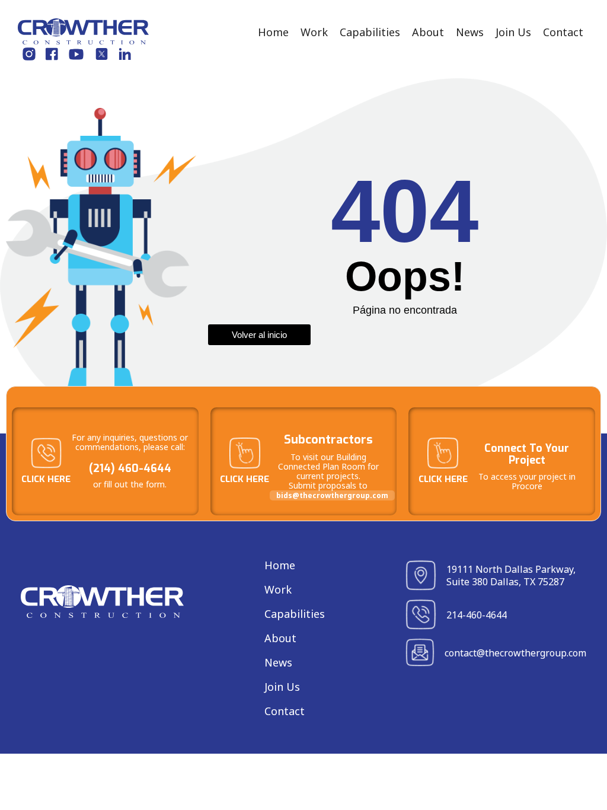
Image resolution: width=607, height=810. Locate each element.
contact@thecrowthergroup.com (515, 652)
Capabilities (370, 32)
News (470, 32)
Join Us (513, 32)
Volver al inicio (259, 335)
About (428, 32)
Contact (563, 32)
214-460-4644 (476, 614)
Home (273, 32)
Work (314, 32)
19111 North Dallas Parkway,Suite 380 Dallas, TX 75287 (511, 575)
